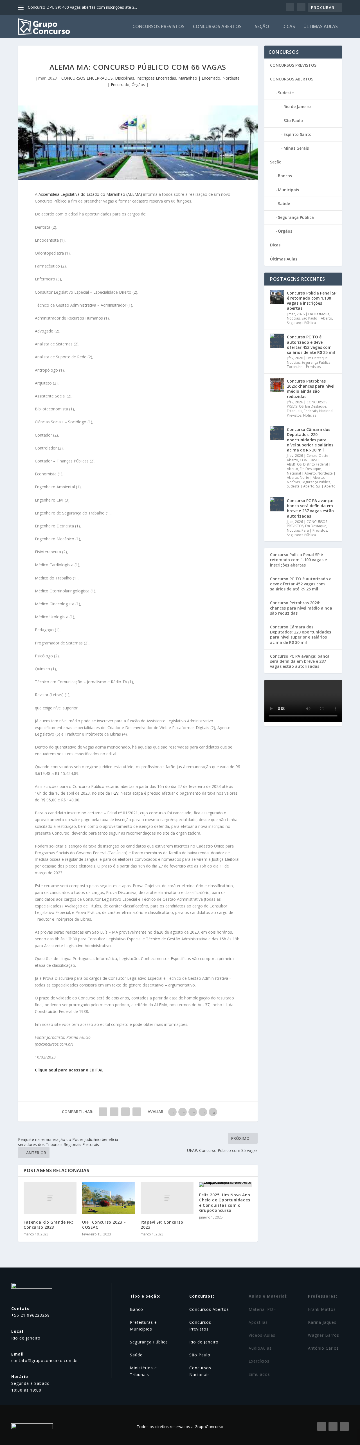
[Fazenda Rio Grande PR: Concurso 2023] (50, 1198)
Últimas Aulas (320, 27)
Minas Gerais (296, 148)
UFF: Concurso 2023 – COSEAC (104, 1224)
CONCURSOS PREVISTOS (158, 27)
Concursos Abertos (209, 1309)
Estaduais (294, 410)
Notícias (293, 318)
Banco (136, 1309)
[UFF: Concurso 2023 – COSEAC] (108, 1198)
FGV (114, 793)
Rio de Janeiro (297, 106)
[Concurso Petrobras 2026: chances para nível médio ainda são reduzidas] (277, 385)
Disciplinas (124, 78)
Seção (262, 27)
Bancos (285, 175)
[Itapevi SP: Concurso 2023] (167, 1198)
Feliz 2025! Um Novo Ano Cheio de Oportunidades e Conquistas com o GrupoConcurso (224, 1202)
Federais (311, 410)
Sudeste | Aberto (300, 486)
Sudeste (286, 92)
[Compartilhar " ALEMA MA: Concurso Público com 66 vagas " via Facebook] (103, 1111)
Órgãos (138, 84)
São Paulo (293, 120)
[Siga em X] (344, 1426)
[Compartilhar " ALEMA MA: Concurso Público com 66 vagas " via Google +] (114, 1111)
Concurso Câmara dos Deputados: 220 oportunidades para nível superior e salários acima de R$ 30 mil (310, 440)
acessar (77, 1070)
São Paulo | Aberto (317, 318)
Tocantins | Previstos (304, 366)
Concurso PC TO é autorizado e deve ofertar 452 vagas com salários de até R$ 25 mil (311, 344)
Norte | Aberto (312, 477)
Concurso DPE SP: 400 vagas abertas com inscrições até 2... (82, 7)
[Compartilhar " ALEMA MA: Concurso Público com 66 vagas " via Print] (136, 1111)
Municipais (288, 189)
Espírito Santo (298, 134)
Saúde (284, 203)
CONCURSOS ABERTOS (217, 27)
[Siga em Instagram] (333, 1426)
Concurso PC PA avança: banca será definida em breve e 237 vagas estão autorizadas (310, 508)
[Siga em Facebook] (321, 1426)
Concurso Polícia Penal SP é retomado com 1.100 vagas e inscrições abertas (311, 300)
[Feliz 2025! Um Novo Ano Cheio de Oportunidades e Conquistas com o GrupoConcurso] (225, 1184)
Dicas (288, 27)
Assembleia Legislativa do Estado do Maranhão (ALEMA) (90, 194)
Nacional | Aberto (301, 473)
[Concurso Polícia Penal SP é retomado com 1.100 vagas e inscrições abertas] (277, 297)
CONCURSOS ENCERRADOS (87, 78)
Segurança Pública (296, 217)
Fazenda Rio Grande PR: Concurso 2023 (48, 1224)
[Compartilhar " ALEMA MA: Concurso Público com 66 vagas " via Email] (125, 1111)
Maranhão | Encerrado (199, 78)
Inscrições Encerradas (156, 78)
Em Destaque (318, 314)
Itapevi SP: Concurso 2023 (162, 1224)
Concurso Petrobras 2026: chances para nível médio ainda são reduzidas (310, 388)
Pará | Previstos (314, 530)
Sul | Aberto (326, 486)
